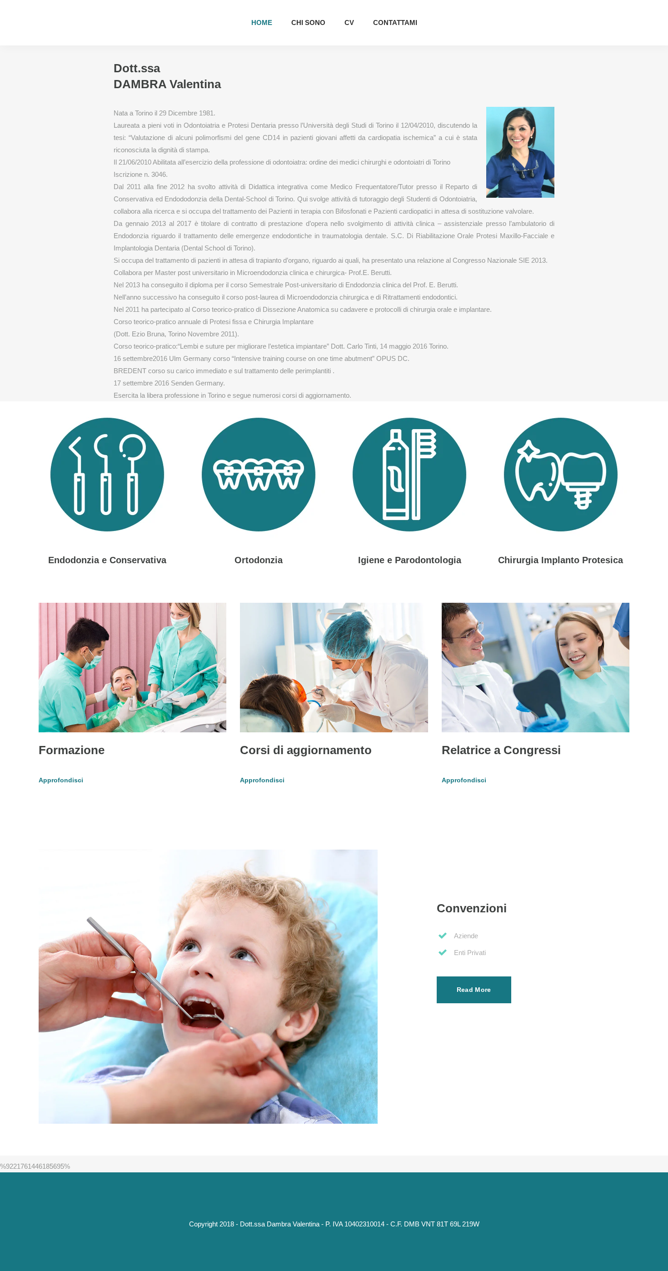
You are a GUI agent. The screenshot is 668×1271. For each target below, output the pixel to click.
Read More (474, 989)
